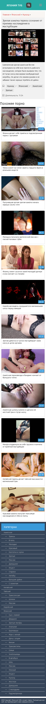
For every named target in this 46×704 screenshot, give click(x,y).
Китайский (8, 587)
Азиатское (37, 86)
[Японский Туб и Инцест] (13, 5)
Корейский (8, 607)
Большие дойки (15, 579)
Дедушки (13, 619)
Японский (23, 86)
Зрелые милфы (15, 623)
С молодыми (14, 689)
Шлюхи (12, 599)
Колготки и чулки (16, 552)
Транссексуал (14, 595)
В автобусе (13, 658)
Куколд (10, 86)
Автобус (12, 576)
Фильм (11, 642)
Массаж (12, 560)
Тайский (7, 591)
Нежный (12, 670)
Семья (11, 650)
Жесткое (12, 682)
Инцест (12, 568)
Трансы (12, 536)
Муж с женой (14, 634)
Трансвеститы (14, 646)
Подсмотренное (15, 693)
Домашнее (13, 564)
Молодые (13, 544)
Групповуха (13, 631)
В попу (11, 540)
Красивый (13, 548)
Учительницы (14, 654)
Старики (12, 572)
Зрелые (9, 90)
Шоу (11, 662)
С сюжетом (13, 583)
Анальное (13, 627)
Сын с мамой (14, 615)
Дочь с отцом (14, 638)
